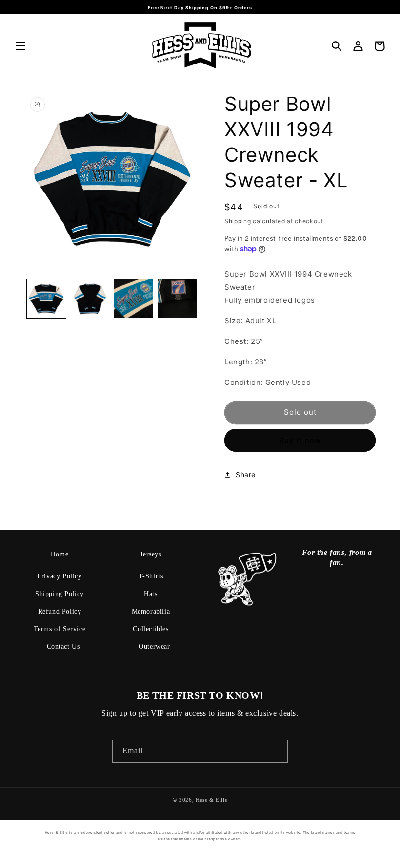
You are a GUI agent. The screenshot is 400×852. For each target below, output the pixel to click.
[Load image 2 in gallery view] (90, 299)
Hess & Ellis (211, 800)
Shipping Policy (59, 593)
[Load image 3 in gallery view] (133, 299)
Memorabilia (151, 611)
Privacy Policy (59, 576)
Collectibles (150, 629)
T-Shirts (151, 576)
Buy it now (300, 440)
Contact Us (63, 646)
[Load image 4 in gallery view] (177, 299)
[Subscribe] (276, 751)
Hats (150, 593)
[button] (20, 46)
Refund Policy (59, 611)
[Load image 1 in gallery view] (46, 299)
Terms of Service (60, 629)
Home (59, 554)
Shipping (237, 221)
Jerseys (150, 554)
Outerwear (154, 646)
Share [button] (246, 474)
